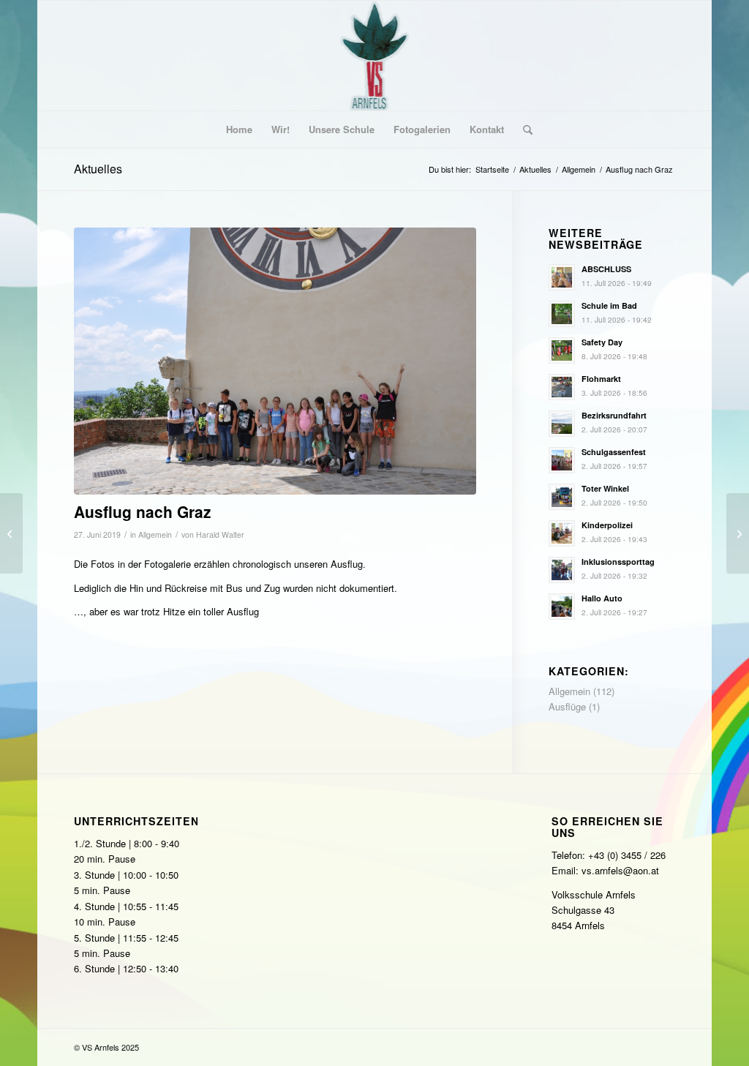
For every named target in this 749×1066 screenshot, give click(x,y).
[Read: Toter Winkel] (562, 497)
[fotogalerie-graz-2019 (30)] (275, 361)
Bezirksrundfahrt (614, 415)
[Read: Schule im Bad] (562, 314)
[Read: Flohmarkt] (562, 387)
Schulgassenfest (613, 451)
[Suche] (522, 129)
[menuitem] (239, 129)
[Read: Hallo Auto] (562, 606)
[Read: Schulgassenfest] (562, 460)
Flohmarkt (601, 378)
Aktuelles (98, 168)
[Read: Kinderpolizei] (562, 533)
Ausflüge (567, 706)
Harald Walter (220, 534)
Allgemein (155, 534)
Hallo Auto (601, 598)
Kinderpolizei (607, 524)
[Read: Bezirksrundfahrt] (562, 423)
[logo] (375, 55)
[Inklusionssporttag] (11, 533)
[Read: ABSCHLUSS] (562, 277)
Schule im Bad (609, 305)
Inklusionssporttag (618, 561)
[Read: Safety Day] (562, 350)
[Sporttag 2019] (737, 533)
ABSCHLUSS (606, 268)
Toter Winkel (605, 488)
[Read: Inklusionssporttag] (562, 570)
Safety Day (601, 342)
